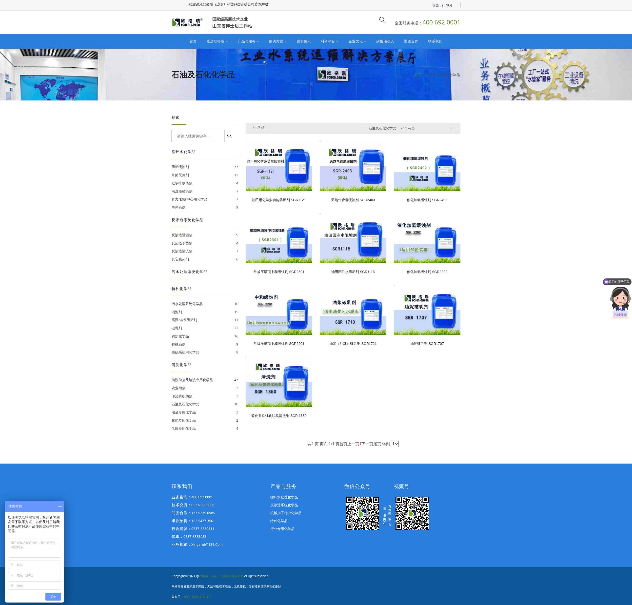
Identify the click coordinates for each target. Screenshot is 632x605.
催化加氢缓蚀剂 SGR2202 (427, 272)
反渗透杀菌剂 (205, 243)
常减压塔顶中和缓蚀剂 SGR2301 (279, 272)
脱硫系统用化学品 (205, 352)
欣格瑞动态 (385, 41)
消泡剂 (205, 312)
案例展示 (304, 41)
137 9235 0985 (203, 512)
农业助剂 (205, 388)
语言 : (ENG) (442, 5)
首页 (193, 41)
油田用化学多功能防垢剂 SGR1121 (279, 200)
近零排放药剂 (205, 183)
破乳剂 (205, 328)
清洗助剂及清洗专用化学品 (205, 379)
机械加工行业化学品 (285, 512)
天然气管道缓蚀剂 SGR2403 (353, 200)
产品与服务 (247, 41)
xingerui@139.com (207, 544)
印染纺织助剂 (205, 396)
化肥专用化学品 (205, 420)
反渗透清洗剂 (205, 251)
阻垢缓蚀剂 (205, 166)
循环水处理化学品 (284, 497)
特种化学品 (279, 520)
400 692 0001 (441, 22)
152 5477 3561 (203, 520)
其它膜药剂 (205, 259)
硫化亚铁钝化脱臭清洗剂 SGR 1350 (279, 416)
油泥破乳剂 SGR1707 (427, 344)
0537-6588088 (194, 536)
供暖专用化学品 (205, 428)
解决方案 (277, 41)
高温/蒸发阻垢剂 (205, 319)
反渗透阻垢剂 (205, 235)
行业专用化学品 (282, 528)
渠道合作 (411, 41)
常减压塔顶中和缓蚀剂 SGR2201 (279, 344)
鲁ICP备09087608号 (197, 597)
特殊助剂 (205, 344)
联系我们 (435, 41)
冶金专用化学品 (205, 412)
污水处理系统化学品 (205, 303)
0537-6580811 (202, 528)
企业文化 (356, 41)
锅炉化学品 (205, 336)
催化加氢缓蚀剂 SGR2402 (427, 200)
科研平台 (328, 41)
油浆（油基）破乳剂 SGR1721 (353, 344)
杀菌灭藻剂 (205, 175)
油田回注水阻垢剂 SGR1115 (353, 272)
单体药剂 (205, 207)
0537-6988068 (202, 505)
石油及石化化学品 (205, 404)
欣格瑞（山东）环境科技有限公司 (221, 576)
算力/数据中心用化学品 (205, 199)
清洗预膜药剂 (205, 191)
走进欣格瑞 (216, 41)
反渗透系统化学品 (284, 505)
